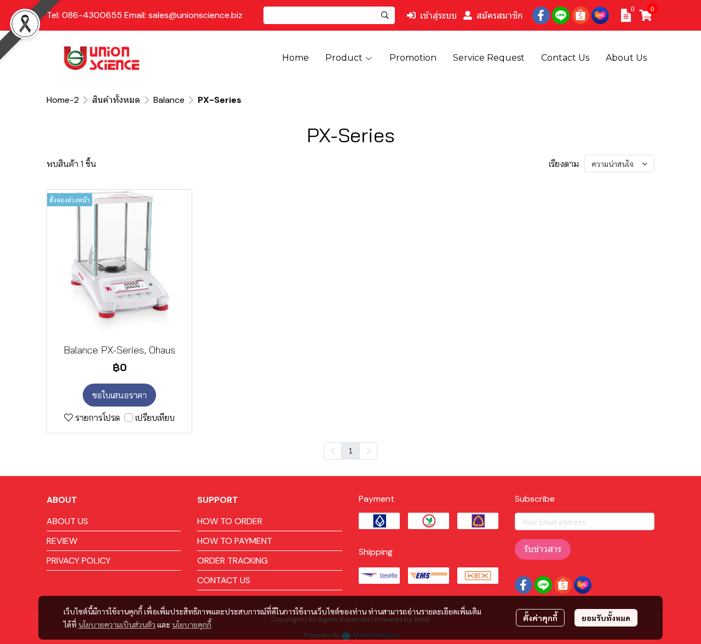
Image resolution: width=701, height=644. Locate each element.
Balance (169, 100)
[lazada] (600, 15)
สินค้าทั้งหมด (116, 100)
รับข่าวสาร (542, 549)
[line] (561, 15)
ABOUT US (67, 521)
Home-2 (63, 100)
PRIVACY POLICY (79, 560)
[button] (329, 15)
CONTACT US (223, 580)
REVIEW (62, 541)
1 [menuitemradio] (350, 450)
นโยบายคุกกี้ (191, 624)
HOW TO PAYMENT (234, 541)
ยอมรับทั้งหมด (606, 618)
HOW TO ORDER (229, 521)
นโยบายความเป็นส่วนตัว (117, 624)
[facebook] (541, 15)
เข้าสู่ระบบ (438, 15)
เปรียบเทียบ (155, 417)
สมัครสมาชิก (499, 15)
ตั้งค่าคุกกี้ (540, 618)
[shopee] (580, 15)
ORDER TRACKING (232, 560)
